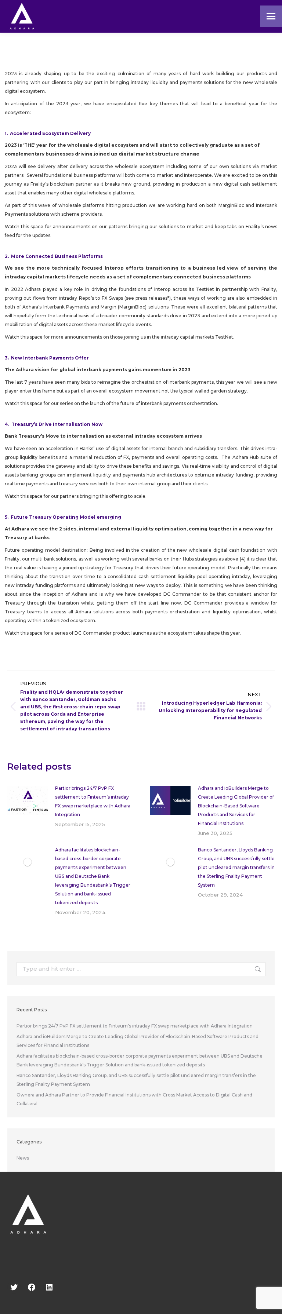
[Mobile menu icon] (271, 16)
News (23, 1158)
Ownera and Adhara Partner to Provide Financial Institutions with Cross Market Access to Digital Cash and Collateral (134, 1099)
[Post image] (27, 800)
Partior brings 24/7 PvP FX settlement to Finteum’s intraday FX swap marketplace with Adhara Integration (92, 801)
